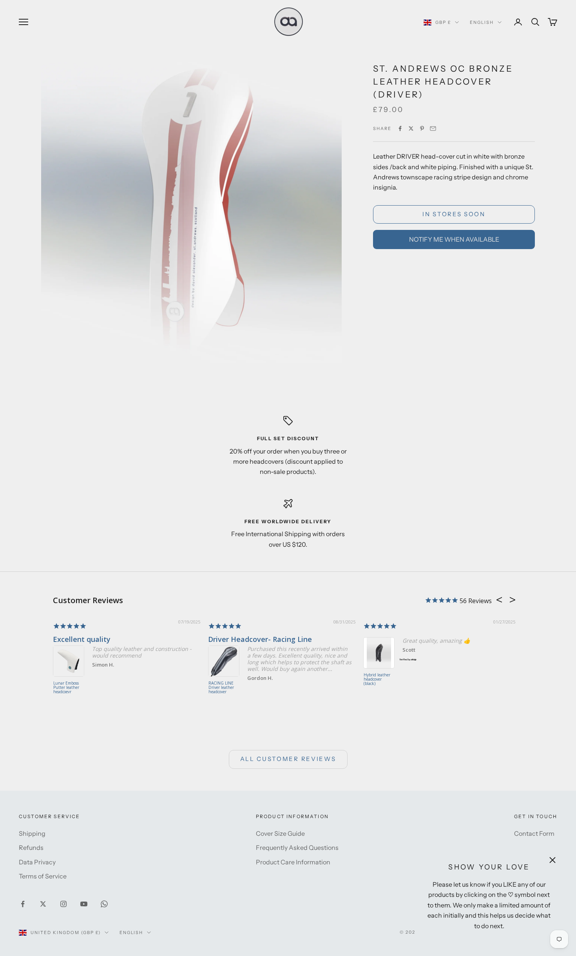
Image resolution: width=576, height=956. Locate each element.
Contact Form (534, 833)
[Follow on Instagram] (63, 904)
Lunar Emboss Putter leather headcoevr (66, 687)
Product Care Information (293, 862)
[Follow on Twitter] (43, 904)
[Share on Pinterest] (422, 128)
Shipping (32, 833)
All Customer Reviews (288, 759)
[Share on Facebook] (400, 128)
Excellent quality (81, 639)
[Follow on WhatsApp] (104, 904)
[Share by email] (433, 128)
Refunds (31, 847)
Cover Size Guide (280, 833)
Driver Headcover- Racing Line (260, 639)
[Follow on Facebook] (23, 904)
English (482, 22)
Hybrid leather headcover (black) (377, 679)
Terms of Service (43, 876)
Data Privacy (37, 862)
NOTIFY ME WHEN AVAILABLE (454, 239)
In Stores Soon (453, 214)
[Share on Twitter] (411, 128)
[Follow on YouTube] (84, 904)
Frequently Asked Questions (297, 847)
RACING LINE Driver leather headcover (221, 687)
